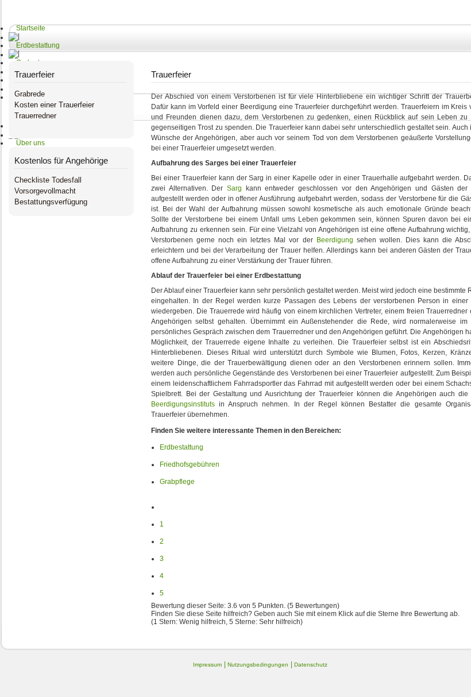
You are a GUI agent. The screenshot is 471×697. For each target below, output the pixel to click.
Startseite (30, 28)
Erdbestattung (38, 45)
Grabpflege (177, 482)
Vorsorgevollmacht (45, 191)
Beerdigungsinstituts (183, 404)
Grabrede (29, 94)
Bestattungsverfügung (50, 202)
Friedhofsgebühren (189, 464)
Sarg (234, 188)
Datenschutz (310, 664)
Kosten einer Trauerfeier (54, 104)
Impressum (207, 664)
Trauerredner (35, 115)
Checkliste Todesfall (48, 180)
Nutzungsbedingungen (257, 664)
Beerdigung (334, 240)
